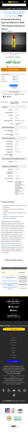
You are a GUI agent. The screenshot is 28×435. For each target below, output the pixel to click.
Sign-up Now (14, 329)
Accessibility (13, 377)
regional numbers (15, 303)
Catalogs (14, 357)
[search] (14, 5)
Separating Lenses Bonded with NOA (10, 288)
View (16, 172)
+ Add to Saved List (13, 85)
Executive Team (13, 340)
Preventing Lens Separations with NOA (10, 284)
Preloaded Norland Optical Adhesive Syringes (15, 13)
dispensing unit (15, 243)
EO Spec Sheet (20, 94)
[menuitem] (2, 2)
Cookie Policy (12, 375)
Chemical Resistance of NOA (10, 281)
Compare (14, 87)
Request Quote (15, 81)
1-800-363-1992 (12, 301)
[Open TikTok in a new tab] (14, 395)
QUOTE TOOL (12, 316)
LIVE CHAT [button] (15, 307)
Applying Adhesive (10, 277)
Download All (8, 96)
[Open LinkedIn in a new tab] (19, 391)
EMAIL (14, 310)
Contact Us (19, 8)
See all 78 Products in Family (12, 15)
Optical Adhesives (21, 11)
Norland (10, 31)
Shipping (13, 348)
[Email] (19, 15)
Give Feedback (14, 355)
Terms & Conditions (20, 375)
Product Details (15, 102)
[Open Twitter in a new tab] (8, 391)
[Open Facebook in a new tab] (3, 391)
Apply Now (13, 361)
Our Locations (13, 342)
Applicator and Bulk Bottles (10, 216)
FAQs (13, 352)
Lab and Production (12, 11)
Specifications (4, 102)
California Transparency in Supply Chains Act (13, 380)
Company (14, 337)
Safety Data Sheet (8, 94)
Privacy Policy (5, 375)
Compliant (17, 169)
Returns (13, 350)
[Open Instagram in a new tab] (24, 391)
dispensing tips (5, 245)
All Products (5, 11)
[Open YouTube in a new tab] (14, 391)
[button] (20, 15)
